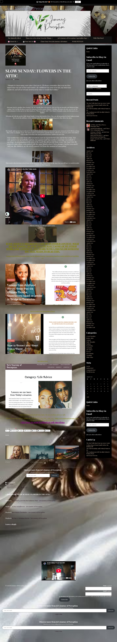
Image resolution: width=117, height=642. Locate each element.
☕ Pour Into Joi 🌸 (29, 41)
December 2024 (90, 189)
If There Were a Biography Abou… (98, 125)
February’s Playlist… (96, 132)
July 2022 (88, 245)
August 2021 (89, 266)
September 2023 (90, 218)
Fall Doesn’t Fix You (92, 115)
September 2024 (90, 195)
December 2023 (90, 212)
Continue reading (58, 614)
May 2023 (88, 226)
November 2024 (90, 191)
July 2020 (88, 291)
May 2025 (88, 180)
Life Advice (89, 350)
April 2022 (89, 250)
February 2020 (90, 300)
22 (104, 388)
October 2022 (90, 239)
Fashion (88, 344)
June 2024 (89, 201)
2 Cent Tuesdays (90, 336)
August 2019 (89, 312)
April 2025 (89, 181)
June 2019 (89, 316)
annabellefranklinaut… (96, 128)
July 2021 (88, 268)
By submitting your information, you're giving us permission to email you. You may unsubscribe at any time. (85, 596)
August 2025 (89, 174)
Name (107, 585)
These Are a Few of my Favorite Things (38, 38)
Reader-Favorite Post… (96, 139)
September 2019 (90, 310)
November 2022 (90, 237)
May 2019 (88, 318)
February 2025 (90, 185)
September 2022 (90, 241)
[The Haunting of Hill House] (42, 452)
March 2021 (89, 275)
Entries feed (89, 368)
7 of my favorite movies (60, 459)
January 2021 (89, 279)
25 (90, 391)
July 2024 (88, 199)
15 (104, 386)
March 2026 (89, 160)
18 (90, 388)
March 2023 (89, 229)
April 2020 (89, 297)
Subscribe (54, 475)
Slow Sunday (10, 484)
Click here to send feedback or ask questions (42, 422)
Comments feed (90, 370)
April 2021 (89, 274)
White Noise (89, 357)
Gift (78, 2)
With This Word (98, 38)
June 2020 (89, 293)
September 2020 (90, 287)
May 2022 (88, 249)
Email (107, 591)
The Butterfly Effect (14, 38)
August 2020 (89, 289)
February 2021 (90, 277)
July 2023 (88, 222)
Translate (98, 88)
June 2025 (89, 178)
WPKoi (33, 585)
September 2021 (90, 264)
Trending (89, 355)
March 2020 (89, 298)
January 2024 (89, 210)
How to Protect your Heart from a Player (42, 311)
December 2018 (90, 327)
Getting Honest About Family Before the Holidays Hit (97, 105)
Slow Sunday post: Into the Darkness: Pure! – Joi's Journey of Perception (33, 500)
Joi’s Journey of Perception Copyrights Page (72, 38)
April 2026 (89, 158)
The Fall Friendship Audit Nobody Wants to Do (98, 109)
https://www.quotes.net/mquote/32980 (66, 418)
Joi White (92, 125)
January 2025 (89, 187)
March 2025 (89, 183)
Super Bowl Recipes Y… (96, 135)
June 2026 (89, 155)
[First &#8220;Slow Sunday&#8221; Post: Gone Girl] (17, 452)
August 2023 (89, 220)
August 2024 (89, 197)
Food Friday (89, 346)
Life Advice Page (42, 361)
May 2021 (88, 272)
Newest (88, 351)
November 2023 (90, 214)
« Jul (87, 397)
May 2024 (88, 203)
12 (94, 386)
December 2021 (90, 258)
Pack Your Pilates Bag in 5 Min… (99, 132)
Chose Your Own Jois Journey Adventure (54, 41)
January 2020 (90, 302)
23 (107, 388)
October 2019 (90, 308)
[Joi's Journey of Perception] (48, 23)
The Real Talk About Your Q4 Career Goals (98, 103)
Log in (88, 366)
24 (87, 391)
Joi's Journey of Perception (28, 8)
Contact (88, 340)
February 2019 (90, 323)
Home (88, 51)
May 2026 (88, 157)
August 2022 (89, 243)
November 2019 (90, 306)
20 (97, 388)
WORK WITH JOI (77, 41)
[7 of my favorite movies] (67, 452)
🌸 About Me (12, 41)
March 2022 (89, 252)
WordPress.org (90, 372)
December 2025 (90, 166)
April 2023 (89, 227)
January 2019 (89, 325)
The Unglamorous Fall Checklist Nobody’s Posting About (98, 112)
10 (87, 386)
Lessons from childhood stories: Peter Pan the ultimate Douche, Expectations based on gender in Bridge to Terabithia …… (42, 257)
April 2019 (89, 320)
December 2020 (90, 281)
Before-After (90, 338)
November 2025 (90, 168)
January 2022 (89, 256)
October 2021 (90, 262)
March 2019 (89, 321)
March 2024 (89, 206)
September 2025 (90, 172)
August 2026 (89, 151)
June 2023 (89, 224)
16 (107, 386)
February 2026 (90, 162)
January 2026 (89, 164)
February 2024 (90, 208)
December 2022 (90, 235)
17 (87, 388)
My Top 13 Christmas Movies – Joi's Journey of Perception (29, 518)
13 (97, 386)
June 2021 (89, 270)
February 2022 (90, 254)
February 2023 (90, 231)
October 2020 (90, 285)
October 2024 (90, 193)
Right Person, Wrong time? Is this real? (17, 487)
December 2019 (90, 304)
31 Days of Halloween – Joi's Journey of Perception (27, 506)
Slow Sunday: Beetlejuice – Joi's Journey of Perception (28, 512)
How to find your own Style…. (14, 486)
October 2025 (90, 170)
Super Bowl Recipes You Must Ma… (99, 136)
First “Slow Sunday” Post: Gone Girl (12, 459)
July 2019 (88, 314)
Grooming (89, 348)
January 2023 (89, 233)
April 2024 (89, 204)
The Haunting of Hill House (36, 459)
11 (90, 386)
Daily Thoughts (90, 342)
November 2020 (90, 283)
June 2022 (89, 247)
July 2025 (88, 176)
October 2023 (90, 216)
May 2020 (88, 295)
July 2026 (88, 153)
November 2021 (90, 260)
